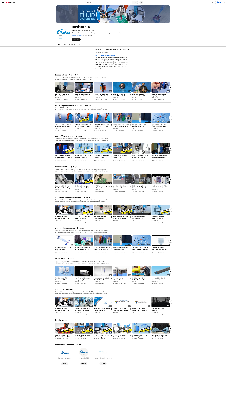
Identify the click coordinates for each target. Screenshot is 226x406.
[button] (98, 68)
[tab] (58, 44)
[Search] (135, 2)
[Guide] (3, 2)
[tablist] (113, 44)
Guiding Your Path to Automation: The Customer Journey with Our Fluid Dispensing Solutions (112, 49)
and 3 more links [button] (88, 35)
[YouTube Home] (10, 2)
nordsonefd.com (78, 35)
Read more (98, 68)
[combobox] (109, 2)
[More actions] (73, 94)
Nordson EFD (58, 97)
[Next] (170, 87)
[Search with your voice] (141, 2)
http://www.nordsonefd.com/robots (105, 55)
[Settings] (213, 2)
